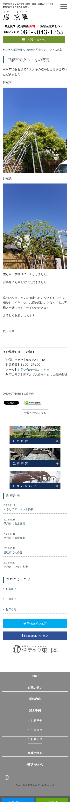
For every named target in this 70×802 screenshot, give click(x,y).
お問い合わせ (35, 764)
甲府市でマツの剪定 (16, 564)
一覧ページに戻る (35, 412)
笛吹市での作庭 (13, 550)
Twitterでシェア (36, 623)
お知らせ (11, 609)
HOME (6, 49)
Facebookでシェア (35, 635)
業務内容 (35, 698)
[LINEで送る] (32, 402)
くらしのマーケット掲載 (18, 507)
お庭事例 (29, 49)
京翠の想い (35, 687)
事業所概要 (35, 753)
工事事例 (11, 598)
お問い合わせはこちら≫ (34, 369)
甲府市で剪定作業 (14, 521)
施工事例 (17, 49)
